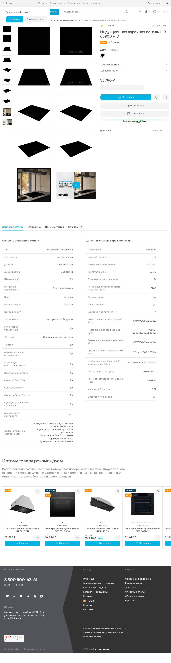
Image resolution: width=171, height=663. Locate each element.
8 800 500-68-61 (20, 579)
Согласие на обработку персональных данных (105, 633)
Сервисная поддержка (138, 578)
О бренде (88, 578)
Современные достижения (98, 583)
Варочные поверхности (65, 20)
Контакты (88, 609)
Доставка (130, 587)
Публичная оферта (92, 637)
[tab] (34, 228)
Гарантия (130, 600)
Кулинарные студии (94, 587)
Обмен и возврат (134, 596)
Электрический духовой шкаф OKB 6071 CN (142, 529)
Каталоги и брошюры (95, 591)
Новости (88, 605)
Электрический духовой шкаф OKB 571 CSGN (62, 529)
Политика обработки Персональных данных (104, 629)
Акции (91, 600)
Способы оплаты (135, 591)
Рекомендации (134, 583)
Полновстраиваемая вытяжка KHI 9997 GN (102, 529)
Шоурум (87, 596)
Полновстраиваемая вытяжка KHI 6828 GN (22, 529)
